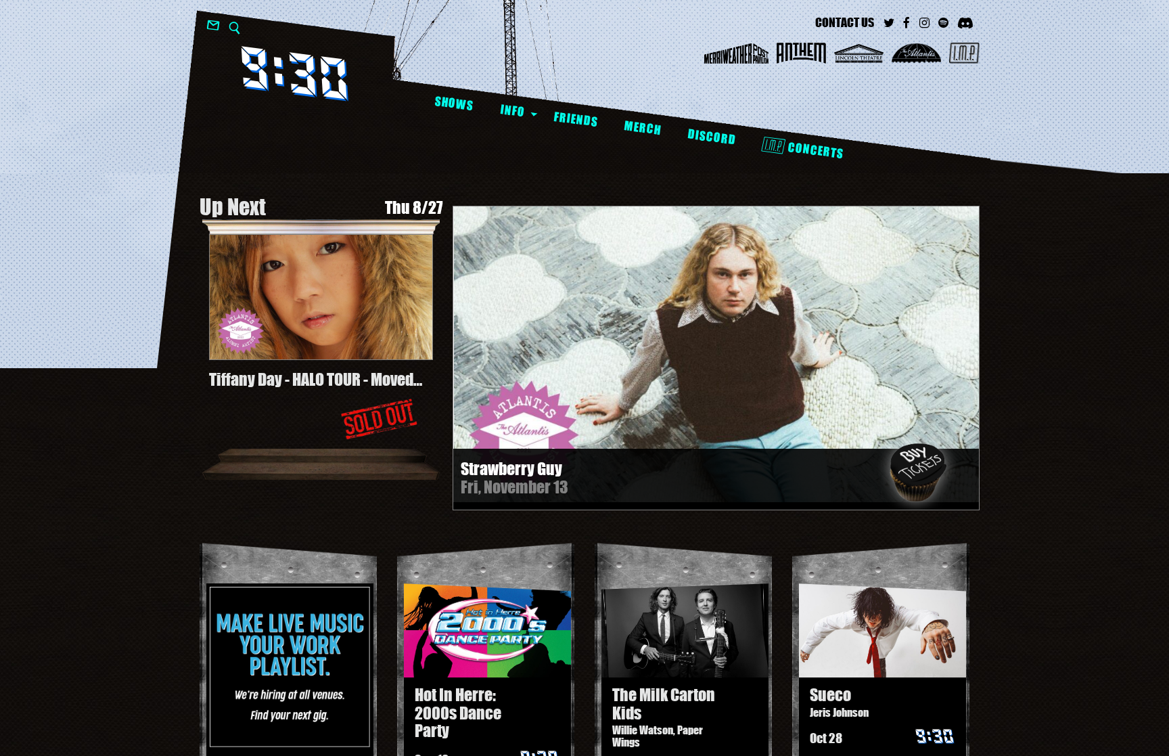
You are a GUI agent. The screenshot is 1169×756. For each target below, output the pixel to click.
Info (512, 110)
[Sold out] (379, 419)
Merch (642, 127)
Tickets (918, 472)
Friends (575, 119)
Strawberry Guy (511, 469)
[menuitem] (453, 104)
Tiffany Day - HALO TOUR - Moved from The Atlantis (311, 379)
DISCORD (711, 137)
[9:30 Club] (294, 73)
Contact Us (844, 22)
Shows (454, 103)
